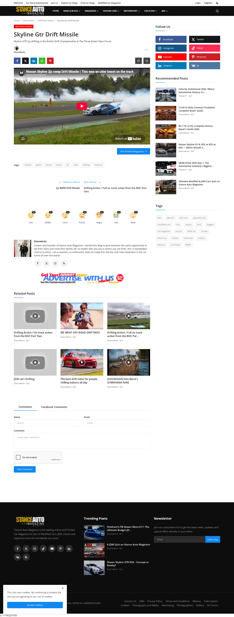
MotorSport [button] (130, 11)
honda (204, 231)
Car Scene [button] (149, 11)
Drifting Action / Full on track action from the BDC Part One (115, 189)
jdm (159, 217)
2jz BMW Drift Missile (68, 187)
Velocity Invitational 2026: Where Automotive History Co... (196, 91)
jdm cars (184, 217)
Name (17, 417)
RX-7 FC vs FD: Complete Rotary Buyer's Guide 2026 (196, 127)
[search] (217, 11)
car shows (175, 244)
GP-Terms (212, 605)
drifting (86, 164)
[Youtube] (52, 548)
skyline (28, 164)
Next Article (90, 182)
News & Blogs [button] (70, 11)
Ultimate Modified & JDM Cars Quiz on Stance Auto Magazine (199, 183)
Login (198, 2)
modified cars (164, 224)
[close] (62, 588)
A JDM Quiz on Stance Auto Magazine (128, 544)
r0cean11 (183, 96)
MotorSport (28, 20)
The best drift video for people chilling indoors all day (78, 380)
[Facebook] (17, 548)
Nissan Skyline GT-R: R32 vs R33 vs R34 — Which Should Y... (197, 146)
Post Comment (24, 469)
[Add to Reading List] (146, 61)
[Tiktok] (43, 548)
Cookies (125, 605)
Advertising (168, 605)
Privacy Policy (155, 601)
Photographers (185, 605)
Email (87, 417)
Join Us (54, 2)
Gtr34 (48, 164)
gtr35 (38, 164)
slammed (188, 238)
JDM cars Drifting (24, 379)
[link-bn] (82, 279)
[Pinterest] (60, 548)
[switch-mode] (217, 3)
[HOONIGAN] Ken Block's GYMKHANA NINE (122, 380)
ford (199, 224)
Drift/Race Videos (46, 20)
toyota (179, 231)
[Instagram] (34, 548)
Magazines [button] (90, 11)
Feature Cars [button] (110, 11)
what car (192, 231)
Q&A (141, 601)
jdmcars (161, 244)
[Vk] (17, 557)
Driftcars (99, 164)
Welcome (18, 2)
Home (17, 20)
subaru (201, 238)
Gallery (200, 605)
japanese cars (199, 217)
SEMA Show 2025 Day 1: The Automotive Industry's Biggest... (196, 164)
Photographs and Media (145, 605)
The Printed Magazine (132, 151)
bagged (210, 224)
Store (56, 11)
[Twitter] (26, 548)
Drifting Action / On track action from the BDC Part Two (33, 334)
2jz (67, 164)
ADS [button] (163, 11)
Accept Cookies (35, 604)
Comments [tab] (25, 407)
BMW (188, 244)
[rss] (26, 557)
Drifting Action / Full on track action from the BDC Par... (124, 334)
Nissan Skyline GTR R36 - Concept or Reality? (128, 564)
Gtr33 (58, 164)
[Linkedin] (69, 548)
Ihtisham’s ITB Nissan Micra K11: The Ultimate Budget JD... (128, 528)
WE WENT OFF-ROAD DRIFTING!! (80, 332)
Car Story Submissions (37, 2)
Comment (19, 430)
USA (178, 224)
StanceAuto (40, 241)
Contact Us (130, 601)
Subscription (211, 601)
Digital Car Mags (69, 2)
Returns (197, 601)
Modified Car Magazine (109, 2)
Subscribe (212, 539)
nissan (188, 224)
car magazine (164, 231)
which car (162, 238)
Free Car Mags (88, 2)
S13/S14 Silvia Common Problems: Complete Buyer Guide (197, 109)
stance (175, 238)
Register (208, 2)
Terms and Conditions (178, 601)
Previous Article (71, 182)
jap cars (170, 217)
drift (76, 164)
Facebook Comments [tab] (54, 407)
